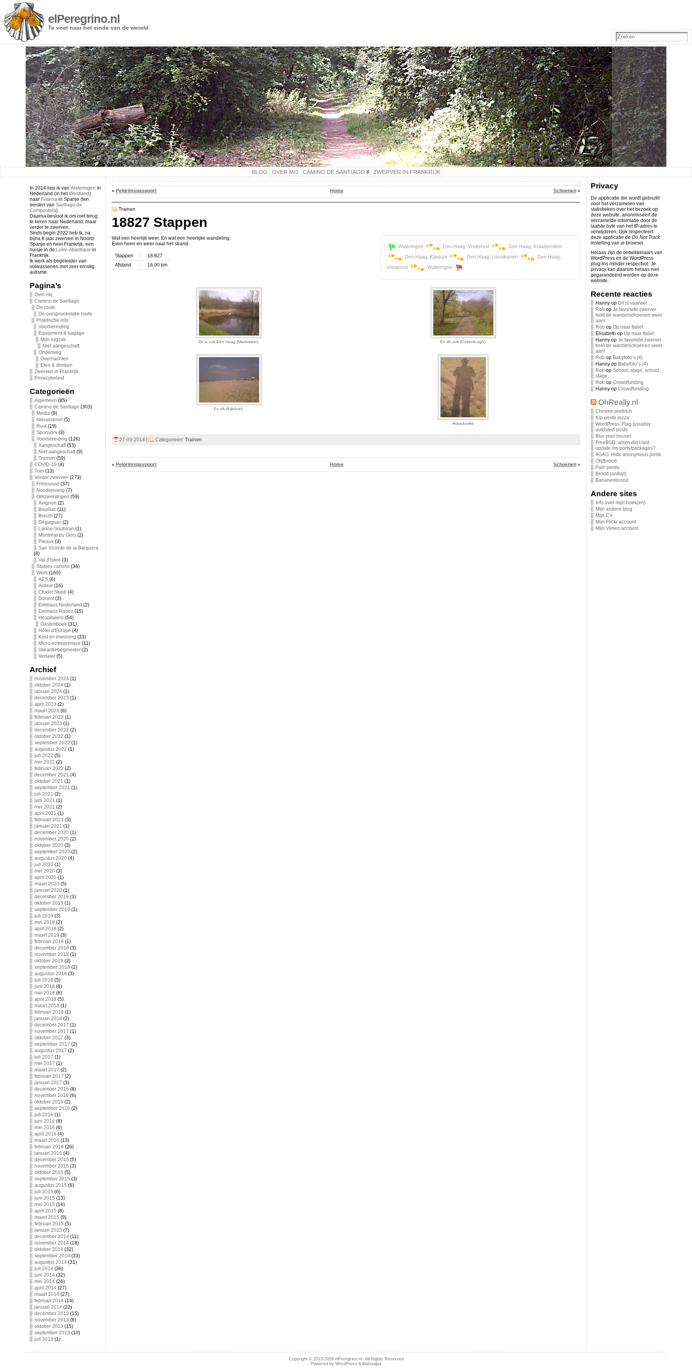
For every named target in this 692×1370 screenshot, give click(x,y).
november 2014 (51, 1243)
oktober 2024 (48, 685)
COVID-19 (45, 464)
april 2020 (45, 877)
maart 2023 (46, 710)
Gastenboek (53, 624)
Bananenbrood (611, 480)
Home (337, 191)
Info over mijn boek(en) (620, 502)
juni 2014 (44, 1275)
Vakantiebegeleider (59, 650)
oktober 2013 (48, 1326)
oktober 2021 (48, 781)
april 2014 (45, 1288)
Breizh (45, 516)
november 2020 (51, 839)
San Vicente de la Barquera (68, 548)
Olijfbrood (606, 461)
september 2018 (52, 967)
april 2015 (45, 1211)
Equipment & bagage (61, 333)
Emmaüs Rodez (55, 611)
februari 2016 (49, 1147)
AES (43, 579)
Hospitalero (51, 617)
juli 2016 (43, 1114)
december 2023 (51, 698)
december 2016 (51, 1089)
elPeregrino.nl (84, 18)
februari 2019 (49, 941)
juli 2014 (43, 1268)
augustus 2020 (50, 858)
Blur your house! (613, 436)
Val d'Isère (49, 560)
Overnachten (54, 359)
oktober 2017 (48, 1038)
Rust (41, 426)
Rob (600, 309)
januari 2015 (48, 1230)
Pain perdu (607, 467)
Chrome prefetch (613, 411)
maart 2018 (46, 1005)
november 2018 (51, 954)
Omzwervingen (52, 496)
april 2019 (45, 929)
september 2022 (52, 743)
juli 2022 (43, 755)
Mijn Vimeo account (616, 528)
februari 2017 (49, 1076)
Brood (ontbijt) (610, 474)
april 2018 (45, 999)
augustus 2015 (50, 1185)
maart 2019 (46, 935)
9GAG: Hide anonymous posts (628, 454)
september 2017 (52, 1044)
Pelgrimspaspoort (136, 191)
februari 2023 (49, 717)
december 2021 (51, 775)
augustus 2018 (50, 973)
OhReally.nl (618, 402)
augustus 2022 (50, 749)
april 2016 (45, 1134)
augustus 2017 (50, 1050)
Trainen (46, 458)
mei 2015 (44, 1204)
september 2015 (52, 1179)
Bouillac (47, 509)
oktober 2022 (48, 736)
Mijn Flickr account (615, 522)
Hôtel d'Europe (54, 630)
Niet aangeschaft (60, 346)
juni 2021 (44, 800)
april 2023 (45, 704)
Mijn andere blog (613, 509)
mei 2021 (44, 807)
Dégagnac (49, 522)
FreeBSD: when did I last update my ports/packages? (625, 445)
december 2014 (51, 1236)
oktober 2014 (48, 1249)
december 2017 (51, 1025)
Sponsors (46, 432)
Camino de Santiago (56, 301)
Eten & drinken (56, 365)
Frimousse (47, 484)
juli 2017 (43, 1057)
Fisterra (49, 199)
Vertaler (46, 656)
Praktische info (52, 320)
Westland (79, 193)
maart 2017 (46, 1070)
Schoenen (564, 191)
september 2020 (52, 852)
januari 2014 (48, 1307)
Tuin (39, 471)
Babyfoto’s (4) (628, 357)
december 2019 (51, 896)
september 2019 (52, 909)
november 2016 (51, 1095)
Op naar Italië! (628, 327)
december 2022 (51, 730)
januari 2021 (48, 826)
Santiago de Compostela (56, 207)
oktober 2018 (48, 961)
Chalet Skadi (52, 592)
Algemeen (45, 400)
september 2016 (52, 1108)
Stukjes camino (53, 566)
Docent (46, 598)
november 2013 (51, 1320)
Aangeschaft (52, 445)
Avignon (47, 503)
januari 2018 (48, 1018)
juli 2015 (43, 1191)
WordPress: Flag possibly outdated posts (623, 426)
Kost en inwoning (57, 637)
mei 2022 (44, 762)
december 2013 (51, 1313)
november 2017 (51, 1031)
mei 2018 (44, 993)
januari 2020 (48, 890)
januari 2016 (48, 1153)
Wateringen (83, 188)
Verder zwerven (51, 477)
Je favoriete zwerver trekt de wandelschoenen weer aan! (628, 315)
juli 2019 (43, 916)
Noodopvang (50, 490)
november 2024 (51, 678)
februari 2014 (49, 1300)
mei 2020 (44, 871)
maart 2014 (46, 1294)
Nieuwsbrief (49, 419)
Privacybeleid (49, 378)
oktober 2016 (48, 1102)
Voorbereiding (53, 326)
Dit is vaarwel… (635, 303)
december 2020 (51, 832)
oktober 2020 (48, 845)
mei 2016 (44, 1127)
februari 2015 (49, 1224)
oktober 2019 (48, 903)
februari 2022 (49, 768)
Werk (42, 573)
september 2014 (52, 1256)
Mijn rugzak (53, 339)
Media (43, 413)
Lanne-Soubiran (56, 528)
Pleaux (46, 541)
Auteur (45, 585)
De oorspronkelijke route (65, 314)
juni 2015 (44, 1198)
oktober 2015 (48, 1172)
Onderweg (49, 352)
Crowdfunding (628, 382)
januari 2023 (48, 723)
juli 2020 (43, 864)
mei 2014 (44, 1281)
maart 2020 (46, 884)
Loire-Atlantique (73, 250)
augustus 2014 (50, 1262)
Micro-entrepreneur (59, 643)
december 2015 (51, 1159)
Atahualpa (371, 1363)
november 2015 (51, 1166)
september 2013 (52, 1333)
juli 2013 (43, 1339)
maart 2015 (46, 1217)
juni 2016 (44, 1121)
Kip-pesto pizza (612, 417)
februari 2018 (49, 1012)
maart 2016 (46, 1140)
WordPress (346, 1363)
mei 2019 (44, 922)
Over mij (43, 294)
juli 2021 (43, 794)
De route (45, 307)
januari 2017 (48, 1082)
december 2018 (51, 948)
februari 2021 (49, 819)
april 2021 (45, 813)
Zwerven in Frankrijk (56, 371)
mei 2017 (44, 1063)
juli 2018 (43, 980)
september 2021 (52, 787)
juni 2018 (44, 986)
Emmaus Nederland (60, 605)
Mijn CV (604, 515)
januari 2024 (48, 691)
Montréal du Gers (57, 535)
